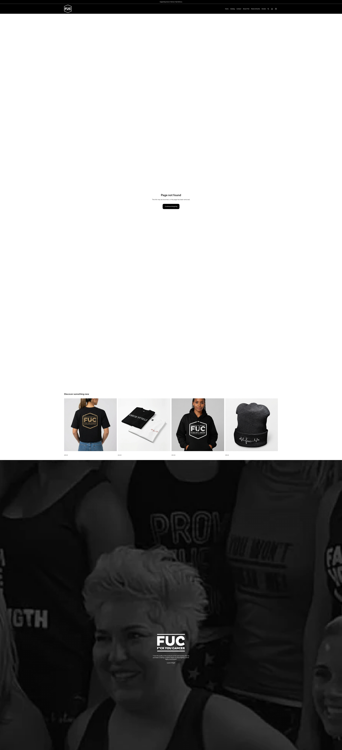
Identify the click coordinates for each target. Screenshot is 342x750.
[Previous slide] (66, 425)
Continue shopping (171, 206)
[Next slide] (114, 425)
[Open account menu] (272, 9)
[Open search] (268, 9)
